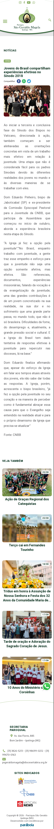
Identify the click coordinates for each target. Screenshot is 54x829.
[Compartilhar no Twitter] (29, 81)
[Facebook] (24, 2)
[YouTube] (29, 2)
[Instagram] (20, 2)
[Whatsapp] (33, 2)
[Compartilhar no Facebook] (19, 81)
